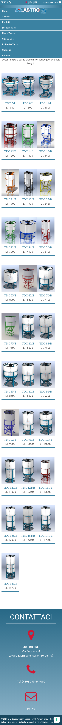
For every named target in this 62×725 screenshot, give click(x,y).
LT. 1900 (10, 203)
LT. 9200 (46, 395)
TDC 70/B (45, 295)
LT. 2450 (46, 203)
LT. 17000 (45, 539)
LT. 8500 (10, 395)
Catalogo (6, 50)
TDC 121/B (28, 487)
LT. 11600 (10, 491)
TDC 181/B (10, 583)
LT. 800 (28, 107)
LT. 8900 (28, 395)
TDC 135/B (10, 535)
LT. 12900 (10, 539)
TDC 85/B (10, 391)
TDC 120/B (10, 487)
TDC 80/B (28, 343)
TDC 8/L (28, 103)
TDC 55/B (10, 295)
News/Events (8, 33)
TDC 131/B (46, 487)
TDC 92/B (10, 439)
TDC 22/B (28, 199)
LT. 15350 (28, 539)
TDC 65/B (28, 295)
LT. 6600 (28, 299)
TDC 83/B (45, 343)
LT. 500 (10, 107)
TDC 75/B (10, 343)
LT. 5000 (10, 299)
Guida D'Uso (8, 39)
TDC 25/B (45, 199)
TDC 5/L (10, 103)
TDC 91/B (45, 391)
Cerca (5, 2)
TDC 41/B (28, 247)
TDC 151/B (28, 535)
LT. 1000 (46, 107)
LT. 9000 (10, 443)
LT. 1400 (28, 155)
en (30, 2)
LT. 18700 (10, 587)
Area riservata (51, 2)
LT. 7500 (10, 347)
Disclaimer (12, 722)
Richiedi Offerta (10, 44)
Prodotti (6, 22)
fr (35, 2)
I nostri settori (9, 28)
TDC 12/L (10, 151)
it (26, 2)
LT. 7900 (46, 347)
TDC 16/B (45, 151)
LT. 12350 (28, 491)
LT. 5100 (46, 251)
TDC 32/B (10, 247)
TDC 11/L (46, 103)
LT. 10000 (28, 443)
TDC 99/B (28, 439)
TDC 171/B (46, 535)
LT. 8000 (28, 347)
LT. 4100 (28, 251)
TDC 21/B (10, 199)
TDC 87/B (28, 391)
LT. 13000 (45, 491)
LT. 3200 (10, 251)
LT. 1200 (10, 155)
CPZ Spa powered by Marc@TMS (21, 719)
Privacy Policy (42, 719)
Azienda (6, 16)
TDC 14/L (28, 151)
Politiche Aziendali (26, 722)
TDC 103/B (46, 439)
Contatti (6, 55)
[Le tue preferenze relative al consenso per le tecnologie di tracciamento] (57, 720)
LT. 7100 (46, 299)
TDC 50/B (45, 247)
